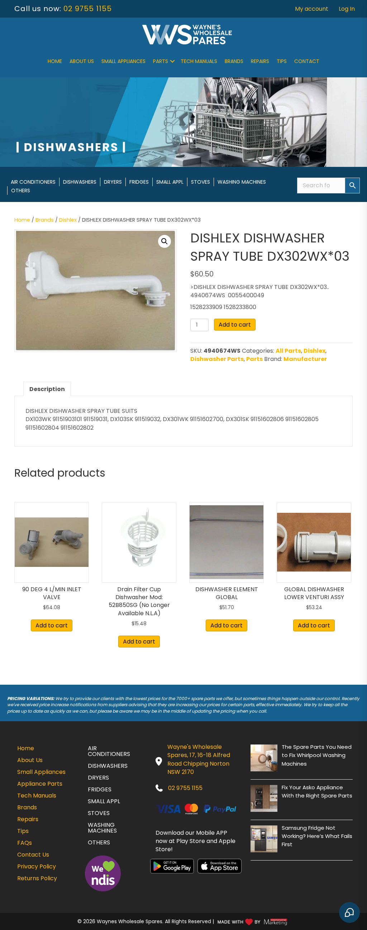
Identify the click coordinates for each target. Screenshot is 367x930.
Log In (347, 9)
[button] (172, 61)
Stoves (200, 181)
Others (20, 190)
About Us (82, 61)
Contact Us (33, 855)
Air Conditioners (33, 181)
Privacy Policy (36, 866)
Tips (282, 61)
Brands (234, 61)
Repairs (260, 61)
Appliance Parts (39, 784)
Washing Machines (242, 181)
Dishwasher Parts (217, 359)
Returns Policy (37, 878)
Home (55, 61)
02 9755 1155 (87, 9)
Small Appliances (123, 61)
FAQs (24, 843)
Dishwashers (79, 181)
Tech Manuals (199, 61)
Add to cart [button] (51, 625)
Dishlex (68, 219)
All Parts (288, 351)
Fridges (139, 181)
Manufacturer (305, 359)
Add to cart (235, 325)
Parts (160, 61)
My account (311, 9)
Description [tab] (47, 389)
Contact (306, 61)
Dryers (113, 181)
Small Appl (170, 181)
